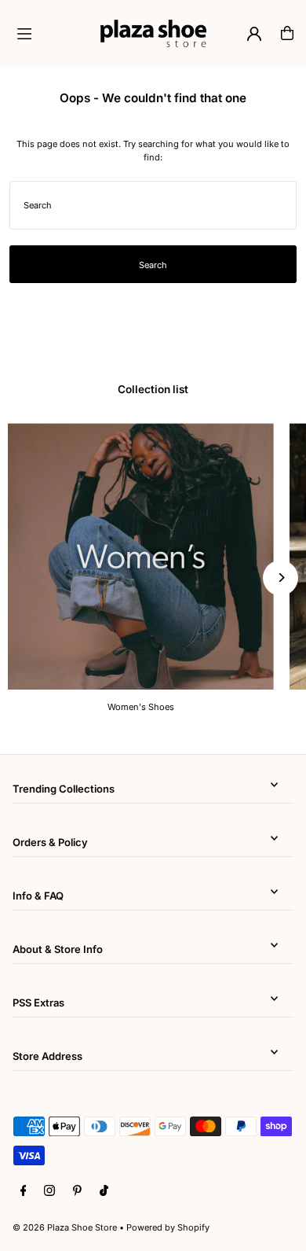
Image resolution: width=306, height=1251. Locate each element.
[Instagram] (49, 1191)
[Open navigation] (52, 32)
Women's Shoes (140, 706)
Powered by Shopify (167, 1227)
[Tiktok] (104, 1191)
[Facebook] (23, 1191)
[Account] (254, 34)
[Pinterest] (77, 1191)
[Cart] (287, 33)
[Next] (280, 577)
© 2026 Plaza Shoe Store (65, 1227)
